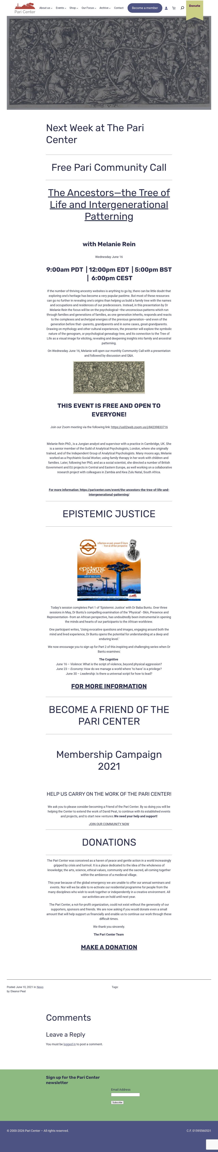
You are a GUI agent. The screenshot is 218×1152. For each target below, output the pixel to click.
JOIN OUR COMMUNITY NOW (109, 824)
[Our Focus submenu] (95, 8)
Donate (194, 6)
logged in (70, 1044)
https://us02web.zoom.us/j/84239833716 (139, 427)
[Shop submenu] (77, 8)
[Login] (166, 8)
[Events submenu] (65, 8)
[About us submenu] (51, 8)
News (40, 987)
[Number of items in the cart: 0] (174, 8)
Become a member (145, 8)
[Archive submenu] (110, 8)
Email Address (120, 1089)
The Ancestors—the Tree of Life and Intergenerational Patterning (109, 204)
